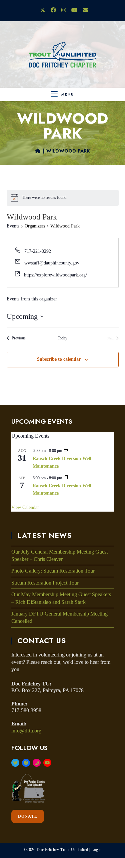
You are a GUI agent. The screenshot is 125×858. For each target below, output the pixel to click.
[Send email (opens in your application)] (84, 10)
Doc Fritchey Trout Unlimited (62, 849)
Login (96, 849)
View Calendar (25, 507)
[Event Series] (66, 450)
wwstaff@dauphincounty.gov (51, 262)
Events (13, 225)
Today (62, 338)
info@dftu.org (26, 730)
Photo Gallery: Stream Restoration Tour (53, 571)
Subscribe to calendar (59, 359)
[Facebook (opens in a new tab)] (53, 10)
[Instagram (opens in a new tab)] (64, 10)
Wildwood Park (68, 151)
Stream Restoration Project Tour (45, 583)
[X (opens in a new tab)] (42, 10)
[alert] (44, 198)
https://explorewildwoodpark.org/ (55, 274)
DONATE (27, 816)
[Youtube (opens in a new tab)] (74, 10)
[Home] (37, 151)
